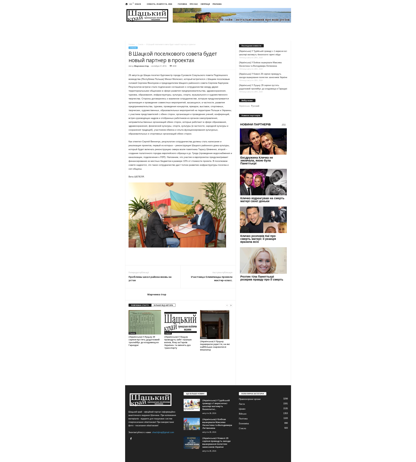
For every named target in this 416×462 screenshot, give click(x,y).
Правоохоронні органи (249, 399)
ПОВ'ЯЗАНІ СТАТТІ (140, 305)
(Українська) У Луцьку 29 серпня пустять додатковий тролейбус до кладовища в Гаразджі (144, 341)
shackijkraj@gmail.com (163, 432)
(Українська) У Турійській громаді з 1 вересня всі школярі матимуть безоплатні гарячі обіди (263, 53)
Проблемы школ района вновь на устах (150, 278)
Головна (182, 4)
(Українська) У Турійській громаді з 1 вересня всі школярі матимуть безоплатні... (216, 405)
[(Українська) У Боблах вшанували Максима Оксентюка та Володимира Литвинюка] (192, 424)
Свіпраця (205, 4)
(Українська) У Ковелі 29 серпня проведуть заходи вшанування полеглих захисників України (263, 76)
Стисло (133, 48)
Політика (243, 418)
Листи (242, 404)
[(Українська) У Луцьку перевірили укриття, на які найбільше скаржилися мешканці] (216, 324)
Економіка (244, 423)
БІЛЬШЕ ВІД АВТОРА (163, 305)
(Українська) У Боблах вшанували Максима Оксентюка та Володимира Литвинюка (260, 64)
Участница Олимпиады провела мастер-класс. (211, 278)
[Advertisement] (181, 256)
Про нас (194, 4)
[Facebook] (131, 439)
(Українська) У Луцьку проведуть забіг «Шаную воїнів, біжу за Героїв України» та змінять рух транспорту (178, 342)
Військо (242, 414)
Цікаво (242, 409)
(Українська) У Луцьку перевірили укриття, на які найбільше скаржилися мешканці (215, 345)
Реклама (217, 4)
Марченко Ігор (141, 66)
